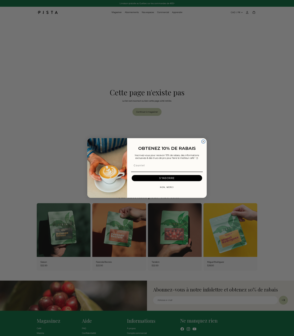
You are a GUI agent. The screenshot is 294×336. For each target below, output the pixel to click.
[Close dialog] (203, 141)
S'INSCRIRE (167, 178)
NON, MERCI (167, 187)
